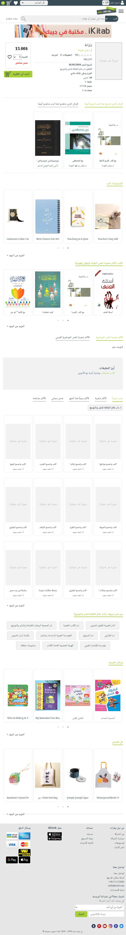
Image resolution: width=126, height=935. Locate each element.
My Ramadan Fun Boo (48, 718)
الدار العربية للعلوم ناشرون (102, 625)
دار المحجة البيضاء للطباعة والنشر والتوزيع (31, 625)
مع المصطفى (77, 161)
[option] (108, 140)
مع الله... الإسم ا (78, 312)
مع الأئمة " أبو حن (17, 312)
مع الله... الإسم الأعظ (107, 161)
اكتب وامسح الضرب (48, 464)
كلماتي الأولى (77, 718)
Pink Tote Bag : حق (48, 798)
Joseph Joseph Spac (78, 798)
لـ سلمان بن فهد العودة (78, 166)
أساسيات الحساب (108, 718)
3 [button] (58, 248)
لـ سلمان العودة (108, 166)
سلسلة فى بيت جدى (18, 591)
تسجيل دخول (115, 3)
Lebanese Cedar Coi (18, 239)
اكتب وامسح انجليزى (18, 527)
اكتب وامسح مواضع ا (108, 464)
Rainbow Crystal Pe (18, 798)
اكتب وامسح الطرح (78, 527)
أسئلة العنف (108, 312)
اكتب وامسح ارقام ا (78, 464)
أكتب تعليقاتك (108, 373)
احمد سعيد (106, 469)
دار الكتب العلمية (71, 625)
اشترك (81, 914)
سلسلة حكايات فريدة (48, 591)
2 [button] (63, 248)
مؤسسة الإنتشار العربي (95, 645)
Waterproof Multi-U (108, 798)
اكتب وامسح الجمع (18, 464)
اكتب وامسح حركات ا (108, 591)
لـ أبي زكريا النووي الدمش (47, 166)
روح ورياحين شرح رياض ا (48, 161)
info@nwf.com (116, 886)
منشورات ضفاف (28, 645)
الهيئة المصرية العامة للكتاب (60, 645)
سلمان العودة (84, 50)
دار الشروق (88, 635)
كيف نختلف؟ (47, 312)
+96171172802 (116, 882)
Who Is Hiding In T (17, 718)
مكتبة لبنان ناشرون (20, 635)
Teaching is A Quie (77, 239)
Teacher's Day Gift (108, 239)
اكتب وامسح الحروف (108, 527)
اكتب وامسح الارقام (48, 527)
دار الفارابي (110, 635)
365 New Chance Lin (47, 239)
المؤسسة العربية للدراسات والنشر (56, 635)
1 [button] (68, 248)
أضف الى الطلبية (21, 74)
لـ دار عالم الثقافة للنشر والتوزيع (105, 408)
